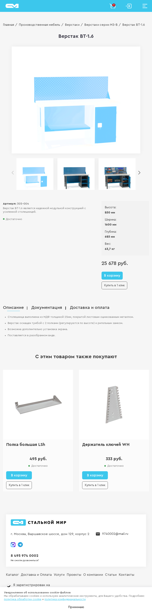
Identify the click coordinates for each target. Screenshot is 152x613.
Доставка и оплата (89, 307)
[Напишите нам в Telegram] (20, 544)
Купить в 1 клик (114, 285)
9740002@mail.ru (115, 533)
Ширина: (110, 219)
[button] (139, 173)
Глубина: (111, 231)
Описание (13, 307)
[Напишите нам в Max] (13, 544)
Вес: (108, 243)
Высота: (110, 207)
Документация (46, 307)
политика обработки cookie (22, 599)
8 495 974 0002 (24, 556)
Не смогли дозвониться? (25, 560)
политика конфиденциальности (65, 599)
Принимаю (76, 607)
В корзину (112, 275)
